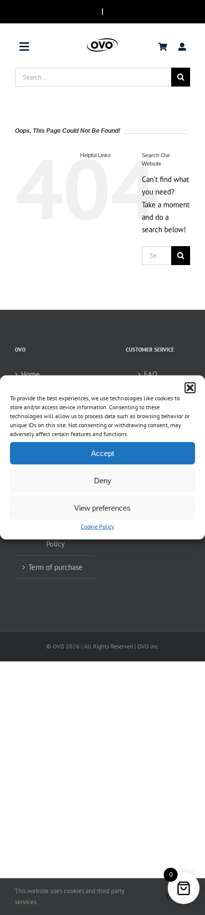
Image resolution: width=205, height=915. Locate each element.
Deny (102, 480)
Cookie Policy (97, 526)
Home (30, 374)
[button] (190, 388)
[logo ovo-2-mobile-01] (102, 40)
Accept (102, 453)
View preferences (102, 507)
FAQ (150, 374)
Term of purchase (55, 567)
